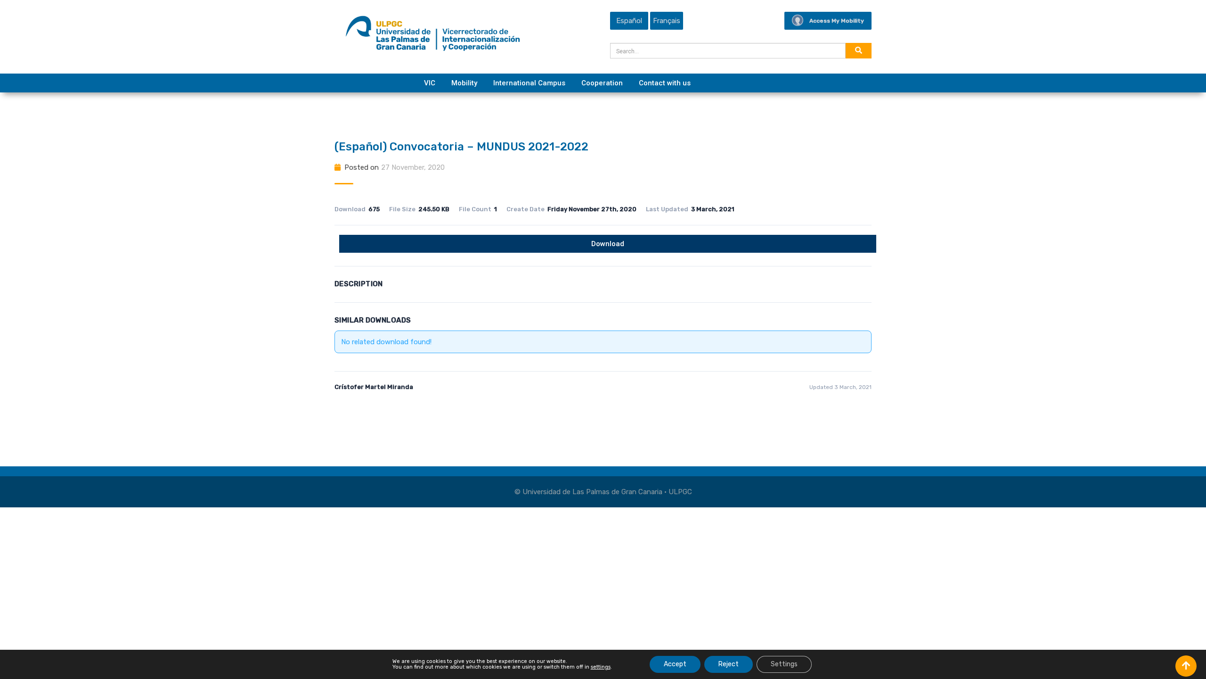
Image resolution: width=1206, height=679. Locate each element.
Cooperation (602, 83)
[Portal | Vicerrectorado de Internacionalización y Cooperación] (432, 36)
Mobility (464, 83)
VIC (429, 83)
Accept (675, 664)
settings (601, 667)
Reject (728, 664)
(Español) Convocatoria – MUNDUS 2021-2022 (461, 146)
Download (607, 244)
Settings (784, 664)
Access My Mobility (836, 20)
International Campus (529, 83)
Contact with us (665, 83)
